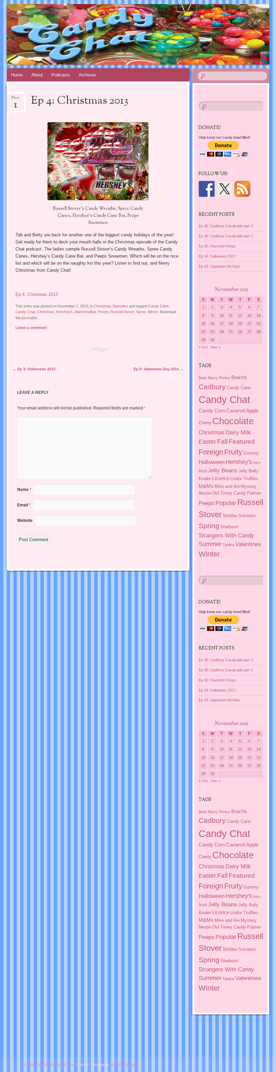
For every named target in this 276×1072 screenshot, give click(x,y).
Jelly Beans (222, 470)
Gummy (251, 453)
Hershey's (64, 312)
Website (25, 520)
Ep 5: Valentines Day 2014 (158, 369)
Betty (203, 378)
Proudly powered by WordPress (48, 1065)
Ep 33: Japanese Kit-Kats (219, 266)
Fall (222, 441)
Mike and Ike (227, 486)
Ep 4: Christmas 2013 (36, 294)
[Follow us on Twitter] (224, 189)
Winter (153, 312)
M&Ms (206, 486)
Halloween (212, 462)
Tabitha (228, 545)
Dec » (215, 347)
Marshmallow (85, 312)
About (37, 74)
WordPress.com (123, 1065)
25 (231, 332)
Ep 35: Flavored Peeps (217, 246)
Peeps (103, 312)
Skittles (230, 515)
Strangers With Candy (226, 535)
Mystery (248, 486)
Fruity (233, 452)
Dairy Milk (238, 432)
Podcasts (60, 74)
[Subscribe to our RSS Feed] (242, 189)
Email (24, 505)
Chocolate (233, 421)
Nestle (205, 493)
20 (249, 324)
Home (17, 74)
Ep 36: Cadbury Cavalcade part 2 (226, 226)
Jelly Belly (248, 470)
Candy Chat (25, 312)
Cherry (205, 422)
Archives (87, 74)
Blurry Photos (219, 378)
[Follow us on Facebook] (207, 189)
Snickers (247, 515)
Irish (203, 470)
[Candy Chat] (117, 34)
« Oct (203, 347)
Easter (207, 441)
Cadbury (212, 387)
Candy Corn (212, 410)
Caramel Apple (242, 410)
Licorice (220, 478)
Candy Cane (158, 306)
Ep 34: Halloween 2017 (217, 256)
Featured (242, 441)
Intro (257, 463)
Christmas (102, 306)
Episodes (120, 306)
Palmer (254, 493)
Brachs (239, 377)
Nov (15, 100)
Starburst (229, 526)
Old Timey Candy (229, 493)
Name (24, 489)
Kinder (205, 478)
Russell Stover (122, 312)
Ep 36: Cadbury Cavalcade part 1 (226, 236)
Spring (209, 526)
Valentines (248, 544)
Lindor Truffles (244, 478)
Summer (210, 544)
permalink (29, 318)
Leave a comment (31, 328)
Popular (225, 503)
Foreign (211, 452)
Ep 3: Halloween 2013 (34, 369)
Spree (141, 312)
